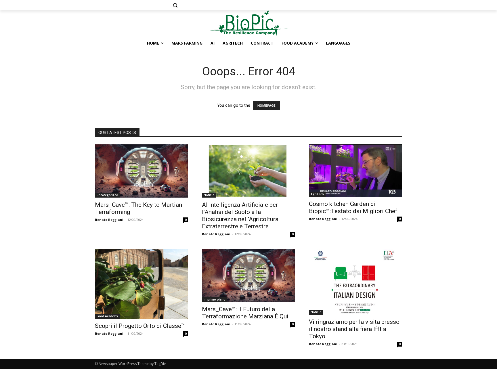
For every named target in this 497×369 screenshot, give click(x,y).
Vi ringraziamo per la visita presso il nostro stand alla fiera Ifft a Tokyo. (354, 329)
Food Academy (107, 316)
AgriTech (317, 194)
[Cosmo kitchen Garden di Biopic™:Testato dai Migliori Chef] (355, 170)
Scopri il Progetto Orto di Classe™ (140, 325)
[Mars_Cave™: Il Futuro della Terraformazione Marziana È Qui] (248, 275)
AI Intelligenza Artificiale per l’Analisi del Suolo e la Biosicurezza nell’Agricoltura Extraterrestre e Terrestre (240, 215)
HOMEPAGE (266, 106)
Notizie (209, 195)
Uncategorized (107, 195)
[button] (175, 5)
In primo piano (214, 299)
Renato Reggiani (109, 219)
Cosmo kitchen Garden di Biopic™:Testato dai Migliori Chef (353, 207)
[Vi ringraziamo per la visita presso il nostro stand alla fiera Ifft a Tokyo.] (355, 282)
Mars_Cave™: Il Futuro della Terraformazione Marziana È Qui (245, 313)
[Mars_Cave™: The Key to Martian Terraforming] (141, 171)
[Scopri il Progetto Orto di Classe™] (141, 284)
